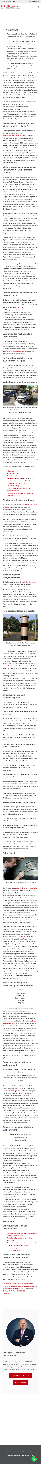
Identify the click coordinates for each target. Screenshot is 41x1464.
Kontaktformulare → (34, 1)
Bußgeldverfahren (29, 582)
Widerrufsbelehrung (29, 1455)
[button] (38, 7)
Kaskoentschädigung (13, 490)
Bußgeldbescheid (12, 666)
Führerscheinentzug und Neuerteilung (18, 488)
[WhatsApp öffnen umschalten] (34, 1459)
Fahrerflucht (11, 478)
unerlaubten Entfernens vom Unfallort (25, 888)
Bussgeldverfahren (13, 473)
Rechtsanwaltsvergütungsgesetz (16, 351)
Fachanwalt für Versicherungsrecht (23, 1286)
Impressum (10, 1455)
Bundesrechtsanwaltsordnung (12, 135)
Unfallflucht (22, 478)
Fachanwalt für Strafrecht (11, 1288)
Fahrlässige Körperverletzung (16, 483)
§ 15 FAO (18, 307)
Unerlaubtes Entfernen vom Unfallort (18, 481)
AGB (22, 1455)
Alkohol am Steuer (13, 471)
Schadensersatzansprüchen (11, 1091)
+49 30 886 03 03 (10, 1)
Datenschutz (16, 1455)
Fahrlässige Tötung (13, 486)
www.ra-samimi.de (29, 1452)
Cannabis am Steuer (13, 476)
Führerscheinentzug (13, 1250)
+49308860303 (20, 1291)
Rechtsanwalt (12, 1283)
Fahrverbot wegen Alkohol (15, 1248)
